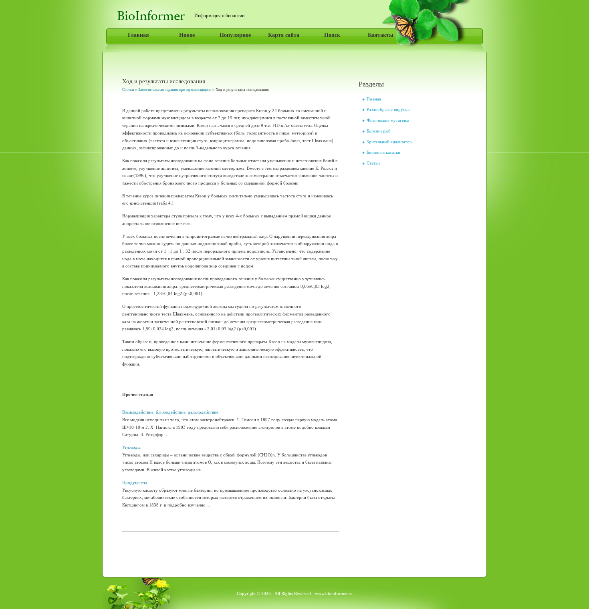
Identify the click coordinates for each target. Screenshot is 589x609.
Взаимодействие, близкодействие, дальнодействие (170, 412)
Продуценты (134, 482)
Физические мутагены (388, 120)
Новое (187, 35)
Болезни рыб (379, 131)
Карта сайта (283, 35)
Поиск (332, 35)
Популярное (235, 35)
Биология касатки (383, 152)
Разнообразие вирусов (388, 109)
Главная (138, 35)
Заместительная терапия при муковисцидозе (174, 89)
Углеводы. (131, 447)
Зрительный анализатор (389, 141)
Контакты (380, 35)
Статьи (128, 89)
